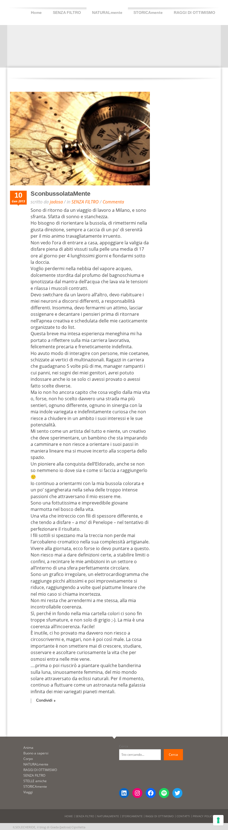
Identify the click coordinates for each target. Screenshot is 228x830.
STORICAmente (148, 12)
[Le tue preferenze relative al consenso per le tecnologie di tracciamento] (218, 820)
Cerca (123, 746)
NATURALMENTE (108, 816)
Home (36, 12)
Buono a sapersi (35, 753)
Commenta (113, 202)
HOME (69, 816)
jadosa (56, 202)
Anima (28, 747)
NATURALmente (107, 12)
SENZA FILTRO (67, 12)
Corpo (28, 758)
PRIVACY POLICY (203, 816)
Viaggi (28, 792)
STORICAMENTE (132, 816)
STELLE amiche (35, 781)
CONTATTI (183, 816)
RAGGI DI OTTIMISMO (194, 12)
